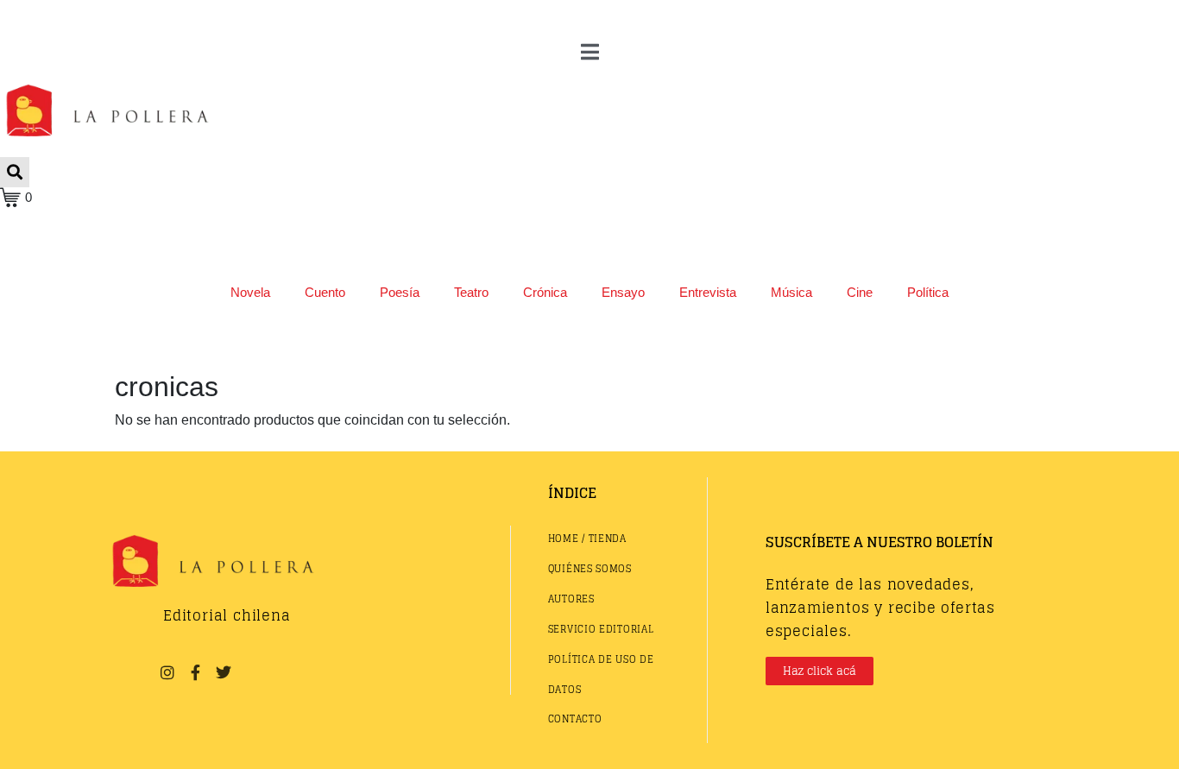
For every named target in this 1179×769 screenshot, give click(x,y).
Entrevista (707, 292)
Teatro (471, 292)
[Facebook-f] (195, 672)
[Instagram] (167, 672)
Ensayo (623, 292)
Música (791, 292)
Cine (860, 292)
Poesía (399, 292)
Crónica (545, 292)
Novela (250, 292)
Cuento (325, 292)
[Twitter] (223, 672)
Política (928, 292)
